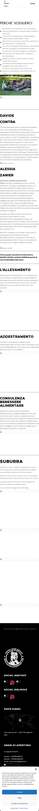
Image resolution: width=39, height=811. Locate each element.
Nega (19, 798)
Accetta (19, 792)
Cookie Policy (14, 808)
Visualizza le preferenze (19, 803)
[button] (36, 769)
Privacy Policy (23, 808)
